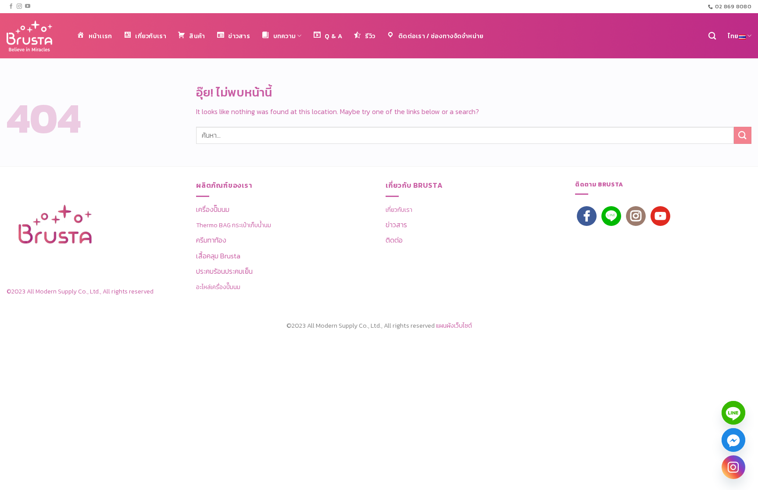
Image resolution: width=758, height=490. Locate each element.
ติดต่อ (394, 240)
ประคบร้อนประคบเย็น (224, 271)
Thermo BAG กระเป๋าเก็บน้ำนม (233, 225)
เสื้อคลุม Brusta (218, 255)
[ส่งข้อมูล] (742, 135)
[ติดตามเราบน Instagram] (19, 7)
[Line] (733, 413)
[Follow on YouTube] (27, 7)
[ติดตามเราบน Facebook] (11, 7)
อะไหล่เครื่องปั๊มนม (218, 287)
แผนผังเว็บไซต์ (454, 325)
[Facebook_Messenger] (733, 440)
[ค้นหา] (712, 36)
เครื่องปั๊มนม (212, 209)
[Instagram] (733, 467)
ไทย (733, 36)
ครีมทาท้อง (211, 240)
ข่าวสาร (396, 224)
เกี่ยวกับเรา (399, 210)
